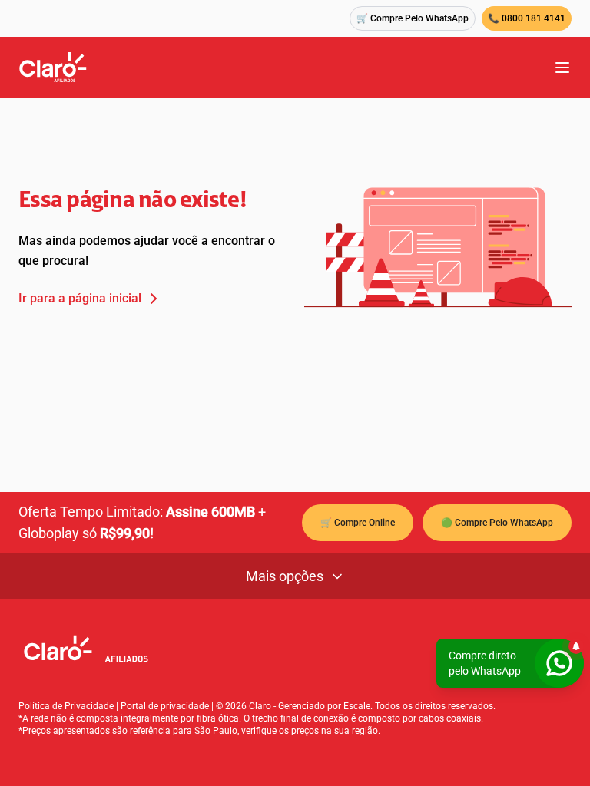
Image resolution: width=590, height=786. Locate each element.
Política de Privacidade (66, 706)
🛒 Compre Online (357, 522)
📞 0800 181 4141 (526, 18)
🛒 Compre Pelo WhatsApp (412, 18)
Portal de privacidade (165, 706)
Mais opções (284, 576)
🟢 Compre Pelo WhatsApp (497, 522)
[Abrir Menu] (562, 67)
